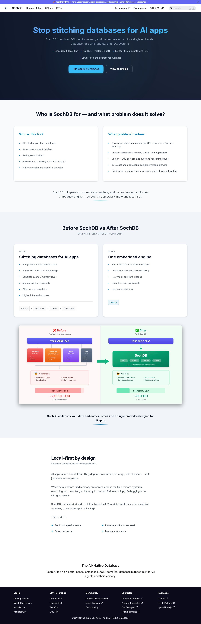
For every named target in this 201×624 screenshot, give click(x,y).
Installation (19, 607)
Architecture (20, 611)
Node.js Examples (131, 603)
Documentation (34, 8)
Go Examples (129, 607)
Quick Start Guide (23, 603)
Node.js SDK (56, 603)
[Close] (197, 2)
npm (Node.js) (165, 607)
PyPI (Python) (165, 603)
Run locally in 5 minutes (86, 68)
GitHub (152, 8)
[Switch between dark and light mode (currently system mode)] (163, 8)
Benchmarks (121, 8)
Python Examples (131, 598)
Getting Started (21, 598)
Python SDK (56, 598)
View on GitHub (119, 68)
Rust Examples (129, 611)
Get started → (142, 2)
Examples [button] (139, 8)
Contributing (92, 607)
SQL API (54, 611)
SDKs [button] (48, 8)
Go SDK (54, 607)
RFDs (59, 8)
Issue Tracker (93, 603)
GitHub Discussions (96, 598)
